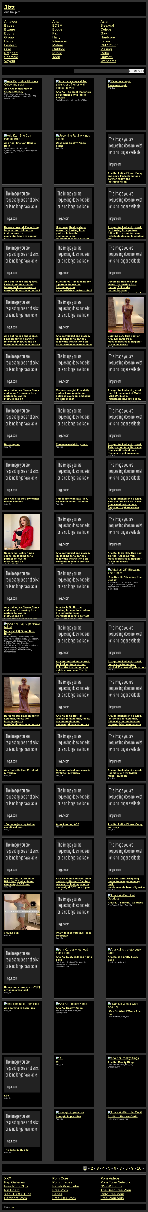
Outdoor (58, 49)
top (13, 1207)
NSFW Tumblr (111, 1186)
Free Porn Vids (112, 1198)
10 (139, 1168)
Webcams (108, 61)
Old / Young (110, 45)
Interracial (60, 41)
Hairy (56, 37)
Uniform (107, 57)
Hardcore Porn (15, 1198)
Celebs (106, 29)
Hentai (9, 41)
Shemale (11, 57)
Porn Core (60, 1178)
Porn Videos (110, 1178)
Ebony (9, 33)
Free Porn (60, 1190)
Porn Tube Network (115, 1182)
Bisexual (107, 25)
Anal (55, 21)
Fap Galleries (14, 1182)
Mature (57, 45)
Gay (104, 33)
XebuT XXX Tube (17, 1194)
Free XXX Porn (64, 1198)
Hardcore (108, 37)
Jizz (9, 7)
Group (9, 37)
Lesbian (10, 45)
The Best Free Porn (116, 1190)
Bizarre (9, 29)
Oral (7, 49)
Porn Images (62, 1182)
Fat (54, 33)
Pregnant (11, 53)
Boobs (57, 29)
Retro (105, 53)
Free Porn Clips (16, 1186)
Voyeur (9, 61)
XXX (7, 1178)
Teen (56, 57)
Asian (105, 21)
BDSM (57, 25)
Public (57, 53)
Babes (9, 25)
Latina (105, 41)
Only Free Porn (112, 1194)
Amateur (10, 21)
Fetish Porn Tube (65, 1186)
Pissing (106, 49)
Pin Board (11, 1190)
